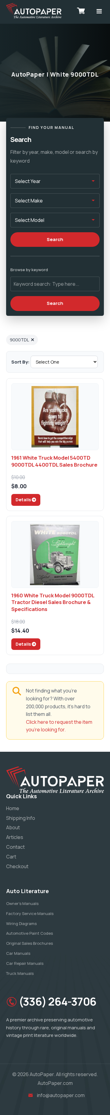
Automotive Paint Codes (29, 933)
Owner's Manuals (22, 903)
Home (12, 808)
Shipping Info (20, 818)
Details (24, 499)
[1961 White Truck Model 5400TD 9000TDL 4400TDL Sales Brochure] (55, 416)
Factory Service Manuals (29, 913)
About (13, 827)
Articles (14, 837)
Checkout (17, 866)
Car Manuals (18, 953)
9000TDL (19, 340)
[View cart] (81, 10)
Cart (11, 856)
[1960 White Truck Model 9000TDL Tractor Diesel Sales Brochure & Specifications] (55, 554)
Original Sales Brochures (29, 943)
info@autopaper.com (61, 1095)
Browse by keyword (29, 269)
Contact (15, 847)
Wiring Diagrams (21, 923)
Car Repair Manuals (24, 963)
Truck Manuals (20, 973)
